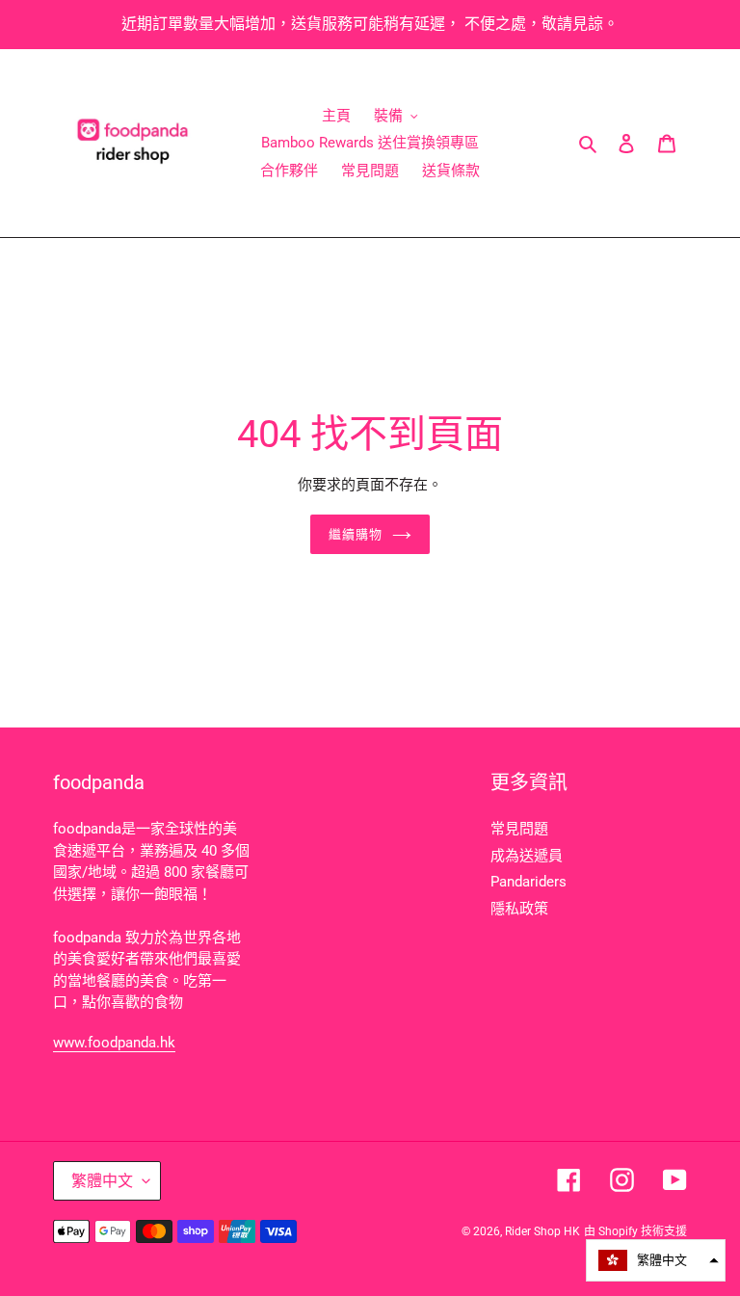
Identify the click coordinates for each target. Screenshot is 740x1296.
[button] (656, 1260)
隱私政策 (519, 908)
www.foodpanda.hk (114, 1042)
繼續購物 (356, 534)
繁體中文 (102, 1181)
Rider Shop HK (542, 1231)
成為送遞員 (526, 855)
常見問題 (519, 828)
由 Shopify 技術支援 (635, 1231)
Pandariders (528, 881)
